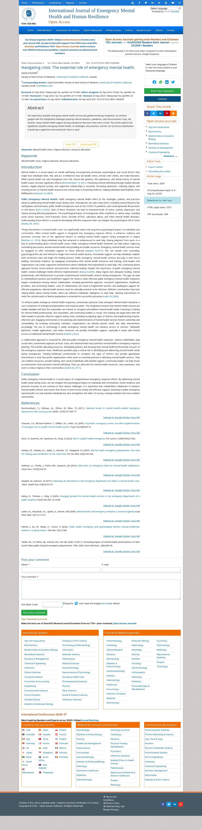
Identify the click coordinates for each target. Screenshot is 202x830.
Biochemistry (154, 131)
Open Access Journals (67, 46)
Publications (38, 2)
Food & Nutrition (32, 695)
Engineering (30, 686)
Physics (66, 686)
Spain (45, 730)
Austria (62, 734)
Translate (174, 11)
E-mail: (105, 564)
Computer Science (33, 677)
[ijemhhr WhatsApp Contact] (179, 3)
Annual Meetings (90, 720)
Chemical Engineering (159, 152)
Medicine (110, 698)
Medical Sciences (70, 663)
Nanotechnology (70, 668)
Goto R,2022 (42, 209)
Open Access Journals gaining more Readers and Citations (142, 39)
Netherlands (28, 772)
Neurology (137, 649)
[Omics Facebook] (139, 3)
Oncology (136, 663)
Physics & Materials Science (159, 748)
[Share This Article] (160, 82)
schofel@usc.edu (44, 85)
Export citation (155, 167)
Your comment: (29, 577)
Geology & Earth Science (74, 640)
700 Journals (113, 42)
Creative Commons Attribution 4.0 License (77, 802)
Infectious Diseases (116, 693)
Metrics (159, 30)
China (45, 739)
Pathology (137, 677)
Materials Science (71, 654)
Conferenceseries (71, 39)
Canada (46, 734)
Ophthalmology (139, 668)
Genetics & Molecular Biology (38, 704)
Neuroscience (83, 748)
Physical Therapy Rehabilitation (119, 745)
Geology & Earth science (157, 779)
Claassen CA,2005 (43, 193)
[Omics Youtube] (172, 3)
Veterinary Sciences (72, 699)
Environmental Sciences (36, 690)
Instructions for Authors (68, 30)
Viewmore (168, 156)
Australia (30, 734)
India (44, 748)
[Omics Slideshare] (166, 3)
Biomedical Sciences (158, 143)
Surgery (160, 662)
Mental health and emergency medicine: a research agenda (105, 511)
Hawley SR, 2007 (30, 223)
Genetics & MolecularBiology (91, 761)
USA (27, 730)
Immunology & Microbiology (76, 645)
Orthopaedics (138, 672)
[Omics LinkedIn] (152, 3)
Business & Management (160, 148)
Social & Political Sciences (75, 695)
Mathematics (68, 659)
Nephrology (137, 645)
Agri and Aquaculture (158, 127)
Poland (62, 730)
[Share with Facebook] (147, 113)
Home (24, 2)
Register (70, 2)
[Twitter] (169, 804)
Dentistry (110, 654)
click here (105, 603)
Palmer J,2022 (71, 333)
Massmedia (150, 775)
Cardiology (111, 645)
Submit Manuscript (93, 30)
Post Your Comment (162, 90)
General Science (32, 699)
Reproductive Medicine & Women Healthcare (123, 774)
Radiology (162, 649)
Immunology (112, 689)
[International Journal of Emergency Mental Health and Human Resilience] (28, 14)
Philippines (47, 772)
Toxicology (162, 666)
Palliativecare (117, 768)
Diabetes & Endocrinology (113, 665)
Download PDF (88, 144)
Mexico (63, 748)
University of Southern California (72, 76)
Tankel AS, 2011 (72, 367)
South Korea (27, 763)
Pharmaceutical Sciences (74, 681)
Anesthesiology (114, 640)
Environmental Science (156, 752)
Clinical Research (114, 649)
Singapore (47, 752)
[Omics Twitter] (145, 3)
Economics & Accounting (36, 681)
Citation (162, 98)
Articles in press (114, 30)
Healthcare (111, 684)
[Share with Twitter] (153, 113)
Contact (83, 2)
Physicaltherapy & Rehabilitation (141, 687)
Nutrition (136, 659)
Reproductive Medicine (163, 656)
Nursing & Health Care (73, 677)
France (45, 743)
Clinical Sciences (32, 672)
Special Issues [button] (143, 30)
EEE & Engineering (154, 757)
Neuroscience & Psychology (76, 672)
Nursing (135, 654)
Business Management (156, 770)
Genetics (110, 675)
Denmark (63, 743)
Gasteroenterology (115, 671)
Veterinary (150, 761)
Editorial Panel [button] (44, 30)
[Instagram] (180, 804)
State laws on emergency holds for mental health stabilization (108, 465)
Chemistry (29, 668)
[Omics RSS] (159, 3)
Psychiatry (162, 640)
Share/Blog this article (159, 171)
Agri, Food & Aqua (154, 739)
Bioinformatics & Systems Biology (161, 137)
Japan (28, 752)
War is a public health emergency (89, 438)
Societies (29, 46)
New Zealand (43, 766)
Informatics (67, 649)
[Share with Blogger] (173, 113)
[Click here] (132, 3)
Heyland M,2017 (94, 250)
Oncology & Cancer (120, 730)
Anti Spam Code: (29, 604)
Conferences (55, 2)
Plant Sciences (69, 690)
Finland (62, 739)
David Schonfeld (29, 72)
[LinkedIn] (174, 804)
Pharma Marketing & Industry (159, 734)
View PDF (70, 144)
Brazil (28, 757)
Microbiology (112, 702)
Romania (63, 757)
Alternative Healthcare (87, 770)
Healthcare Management (89, 743)
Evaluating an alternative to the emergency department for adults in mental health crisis (96, 481)
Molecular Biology (140, 640)
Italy (27, 739)
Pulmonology (163, 645)
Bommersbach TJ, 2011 (74, 182)
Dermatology (112, 659)
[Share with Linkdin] (160, 113)
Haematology (113, 680)
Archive (129, 30)
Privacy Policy (112, 803)
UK (27, 748)
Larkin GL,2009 (110, 296)
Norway (63, 752)
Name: (25, 564)
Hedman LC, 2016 (30, 240)
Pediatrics (136, 681)
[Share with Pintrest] (167, 113)
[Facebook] (163, 804)
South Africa (44, 758)
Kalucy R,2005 (87, 271)
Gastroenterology (85, 757)
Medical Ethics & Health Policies (122, 762)
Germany (30, 743)
